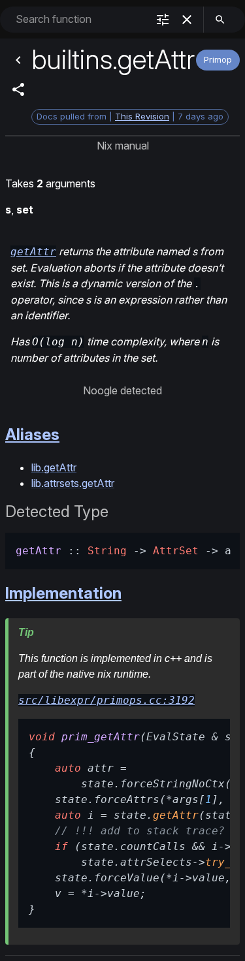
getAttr (33, 251)
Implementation (63, 593)
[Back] (18, 60)
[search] (220, 19)
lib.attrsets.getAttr (72, 483)
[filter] (163, 20)
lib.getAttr (53, 467)
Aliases (32, 434)
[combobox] (80, 19)
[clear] (187, 19)
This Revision (142, 116)
